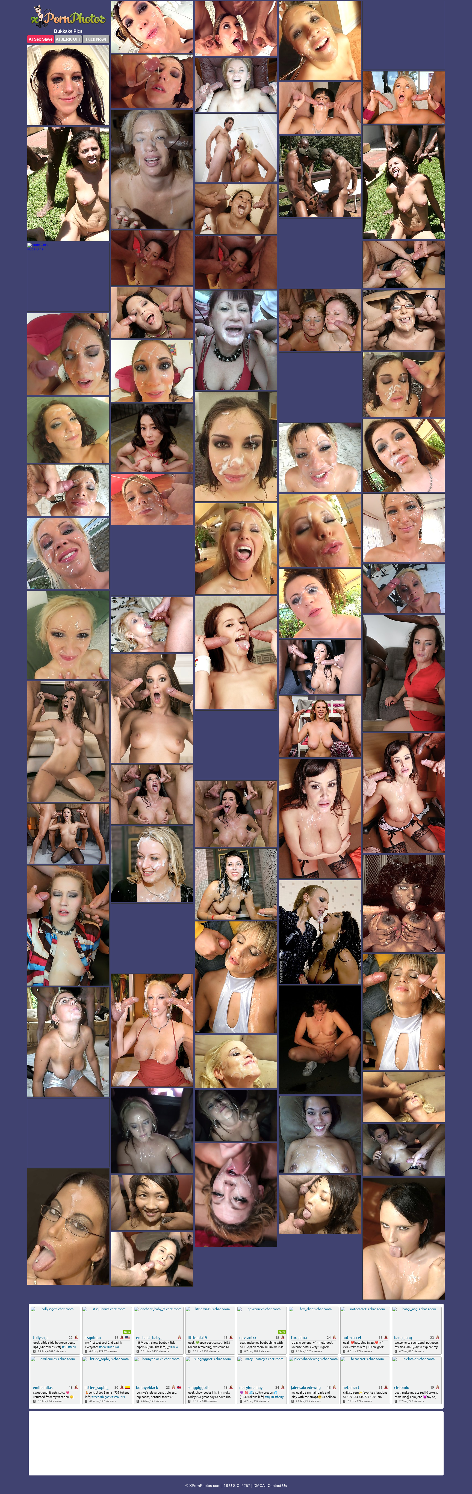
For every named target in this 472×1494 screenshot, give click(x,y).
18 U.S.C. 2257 (237, 1485)
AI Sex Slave (40, 39)
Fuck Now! (96, 39)
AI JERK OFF (68, 39)
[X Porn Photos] (68, 16)
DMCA (258, 1485)
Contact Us (277, 1485)
